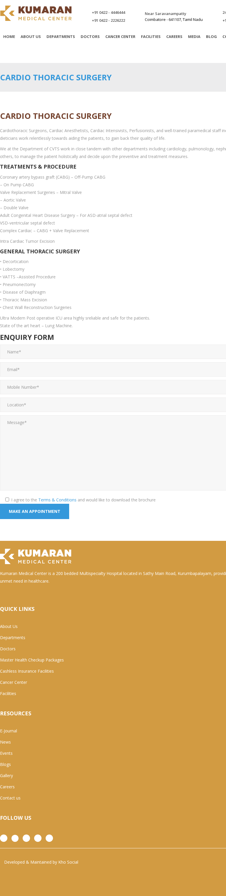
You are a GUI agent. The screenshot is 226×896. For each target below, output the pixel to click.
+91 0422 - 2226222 (108, 20)
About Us (9, 626)
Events (6, 753)
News (5, 742)
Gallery (6, 775)
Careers (7, 786)
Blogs (5, 764)
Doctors (8, 648)
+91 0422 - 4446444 (108, 12)
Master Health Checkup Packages (32, 660)
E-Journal (8, 731)
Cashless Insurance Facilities (27, 671)
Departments (12, 637)
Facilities (8, 693)
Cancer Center (13, 682)
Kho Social (68, 862)
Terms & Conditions (57, 500)
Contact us (10, 798)
